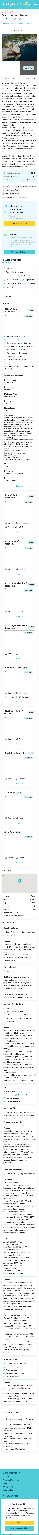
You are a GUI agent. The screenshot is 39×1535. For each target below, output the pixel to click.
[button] (20, 486)
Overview (5, 23)
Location (20, 23)
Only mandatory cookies (19, 1528)
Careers (6, 1483)
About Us (6, 1477)
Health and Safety (9, 1490)
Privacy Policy (8, 1487)
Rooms (13, 23)
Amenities (29, 23)
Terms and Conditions (11, 1480)
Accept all (19, 1523)
